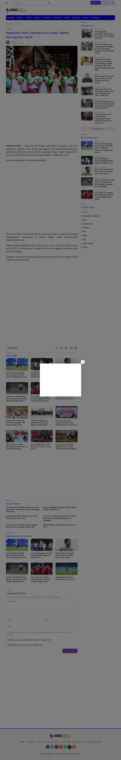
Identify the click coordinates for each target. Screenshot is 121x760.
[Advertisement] (60, 380)
